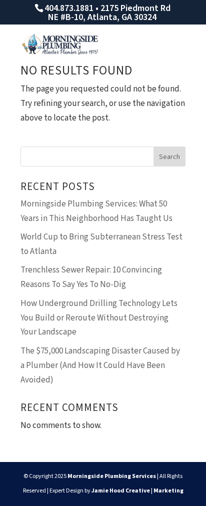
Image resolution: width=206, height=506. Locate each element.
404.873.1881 (69, 8)
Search (169, 157)
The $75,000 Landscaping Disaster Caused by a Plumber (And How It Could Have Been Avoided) (100, 365)
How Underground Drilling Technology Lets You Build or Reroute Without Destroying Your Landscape (99, 318)
